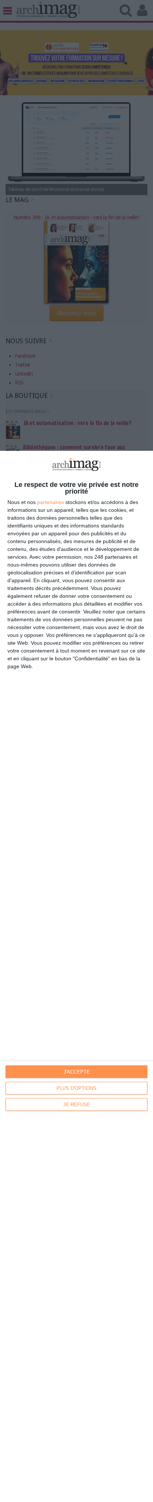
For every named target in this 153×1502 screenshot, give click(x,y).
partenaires (50, 502)
